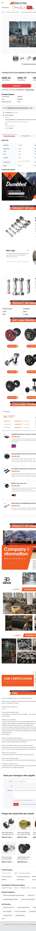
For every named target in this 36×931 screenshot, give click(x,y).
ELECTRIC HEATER (6, 876)
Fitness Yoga (20, 879)
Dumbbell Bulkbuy (20, 915)
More (3, 918)
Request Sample (29, 89)
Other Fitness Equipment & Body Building (13, 895)
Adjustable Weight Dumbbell (10, 899)
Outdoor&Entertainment (23, 876)
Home (3, 12)
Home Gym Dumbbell (20, 911)
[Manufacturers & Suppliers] (18, 3)
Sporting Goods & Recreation (12, 12)
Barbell (34, 876)
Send (16, 804)
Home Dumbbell (7, 911)
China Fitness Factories (23, 907)
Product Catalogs (25, 873)
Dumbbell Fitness (7, 915)
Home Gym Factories (8, 907)
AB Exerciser (31, 895)
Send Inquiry (16, 86)
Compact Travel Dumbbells (28, 899)
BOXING (4, 879)
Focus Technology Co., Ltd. (21, 924)
